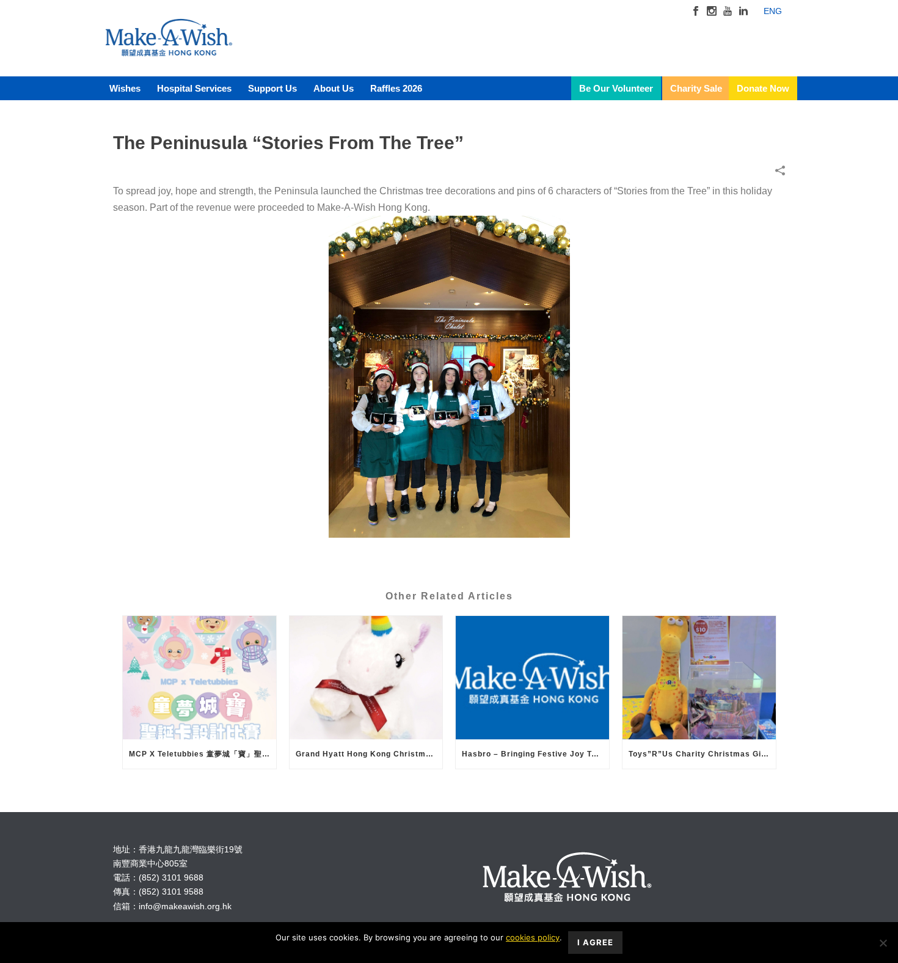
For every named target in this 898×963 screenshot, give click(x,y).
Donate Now (763, 88)
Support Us (272, 88)
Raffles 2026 (396, 88)
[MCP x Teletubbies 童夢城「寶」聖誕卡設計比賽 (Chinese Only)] (199, 677)
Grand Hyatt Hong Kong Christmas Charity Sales (369, 754)
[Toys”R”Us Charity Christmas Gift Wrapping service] (699, 677)
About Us (333, 88)
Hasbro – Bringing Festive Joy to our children (535, 754)
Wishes (125, 88)
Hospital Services (194, 88)
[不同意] (883, 943)
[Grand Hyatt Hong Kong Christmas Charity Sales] (366, 677)
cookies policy (533, 937)
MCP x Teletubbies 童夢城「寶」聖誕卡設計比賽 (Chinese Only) (202, 754)
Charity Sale (696, 88)
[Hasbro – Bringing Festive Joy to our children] (532, 677)
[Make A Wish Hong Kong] (168, 48)
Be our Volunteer (616, 88)
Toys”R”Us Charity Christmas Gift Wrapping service (702, 754)
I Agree (595, 942)
